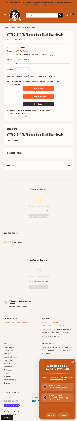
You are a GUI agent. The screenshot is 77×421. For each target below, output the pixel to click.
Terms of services (10, 380)
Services (7, 363)
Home (6, 27)
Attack (9, 40)
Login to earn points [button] (14, 84)
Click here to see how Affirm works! (17, 322)
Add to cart (38, 88)
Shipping (7, 376)
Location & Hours (10, 357)
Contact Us (8, 350)
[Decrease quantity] (18, 70)
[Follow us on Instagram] (13, 401)
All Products (8, 370)
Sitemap (7, 383)
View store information (18, 116)
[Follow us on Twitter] (9, 401)
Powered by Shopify (10, 414)
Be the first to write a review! (38, 216)
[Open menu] (5, 15)
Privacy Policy (9, 373)
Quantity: (10, 70)
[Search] (60, 15)
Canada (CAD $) (10, 392)
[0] (71, 15)
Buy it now (38, 104)
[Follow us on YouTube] (16, 401)
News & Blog (9, 347)
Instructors (8, 367)
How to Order (9, 360)
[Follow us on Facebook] (5, 401)
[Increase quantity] (28, 70)
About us (7, 354)
